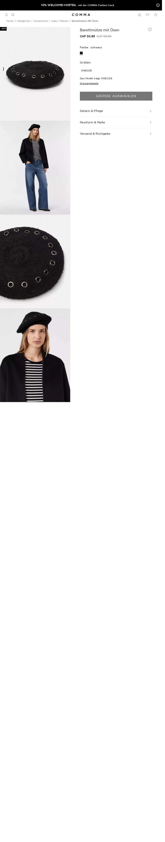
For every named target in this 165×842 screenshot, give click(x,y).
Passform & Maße (92, 122)
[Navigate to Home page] (81, 15)
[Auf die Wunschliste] (149, 29)
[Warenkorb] (155, 14)
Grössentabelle (89, 83)
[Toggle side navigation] (6, 14)
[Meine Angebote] (157, 5)
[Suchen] (11, 14)
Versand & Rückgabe (95, 133)
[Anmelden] (139, 14)
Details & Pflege (91, 110)
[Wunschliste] (147, 14)
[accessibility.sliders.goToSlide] (3, 69)
